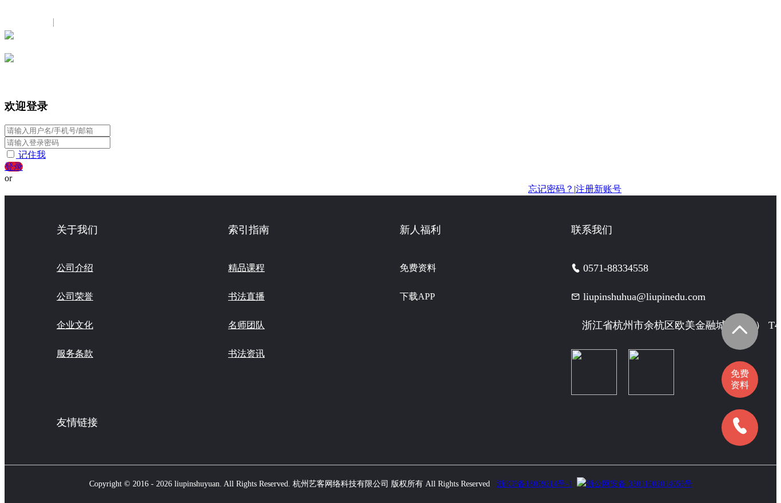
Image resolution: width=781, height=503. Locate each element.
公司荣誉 (75, 296)
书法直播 (246, 296)
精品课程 (246, 268)
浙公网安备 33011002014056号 (639, 484)
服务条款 (75, 353)
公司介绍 (75, 268)
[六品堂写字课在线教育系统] (9, 38)
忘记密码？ (551, 189)
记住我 (32, 154)
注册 (70, 22)
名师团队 (246, 325)
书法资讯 (246, 353)
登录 (14, 166)
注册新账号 (598, 189)
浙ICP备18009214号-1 (534, 484)
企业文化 (75, 325)
